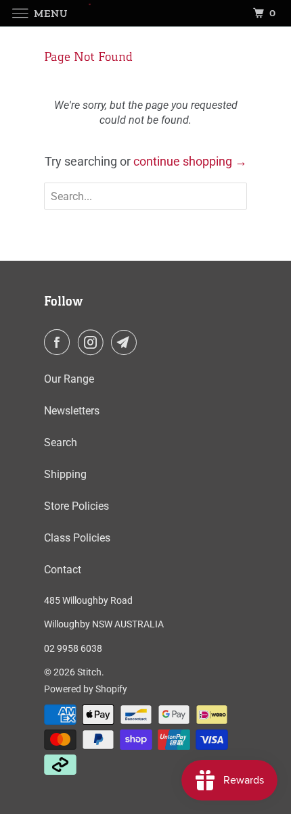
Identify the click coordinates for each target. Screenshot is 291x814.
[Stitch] (146, 13)
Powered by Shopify (85, 689)
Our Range (69, 379)
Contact (62, 569)
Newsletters (71, 410)
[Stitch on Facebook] (59, 342)
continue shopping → (190, 161)
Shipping (65, 474)
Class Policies (77, 537)
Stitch (89, 672)
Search (60, 442)
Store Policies (76, 506)
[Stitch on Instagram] (93, 342)
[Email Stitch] (126, 342)
